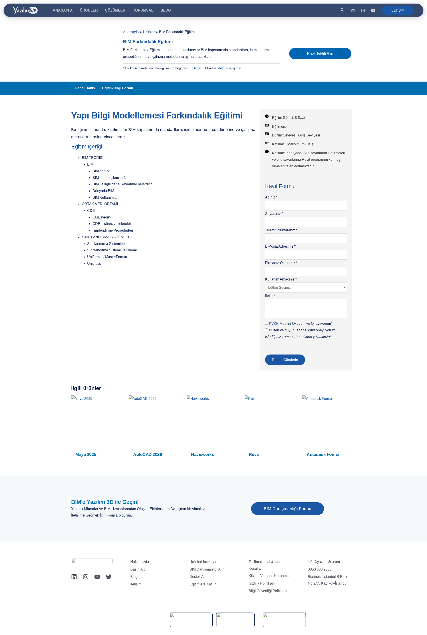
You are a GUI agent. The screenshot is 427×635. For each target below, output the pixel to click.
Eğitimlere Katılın (202, 584)
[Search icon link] (342, 11)
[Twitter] (109, 577)
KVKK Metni (278, 323)
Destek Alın (198, 577)
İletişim (135, 584)
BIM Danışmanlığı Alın (206, 569)
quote (237, 68)
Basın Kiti (137, 569)
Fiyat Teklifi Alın (320, 53)
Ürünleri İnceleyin (203, 562)
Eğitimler (196, 68)
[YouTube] (373, 10)
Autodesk (224, 68)
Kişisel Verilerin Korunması (270, 576)
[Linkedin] (353, 10)
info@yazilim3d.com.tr (325, 562)
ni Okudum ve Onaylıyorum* (300, 323)
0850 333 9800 (320, 569)
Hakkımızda (139, 562)
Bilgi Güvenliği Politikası (268, 591)
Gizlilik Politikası (262, 583)
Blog (134, 577)
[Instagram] (363, 10)
